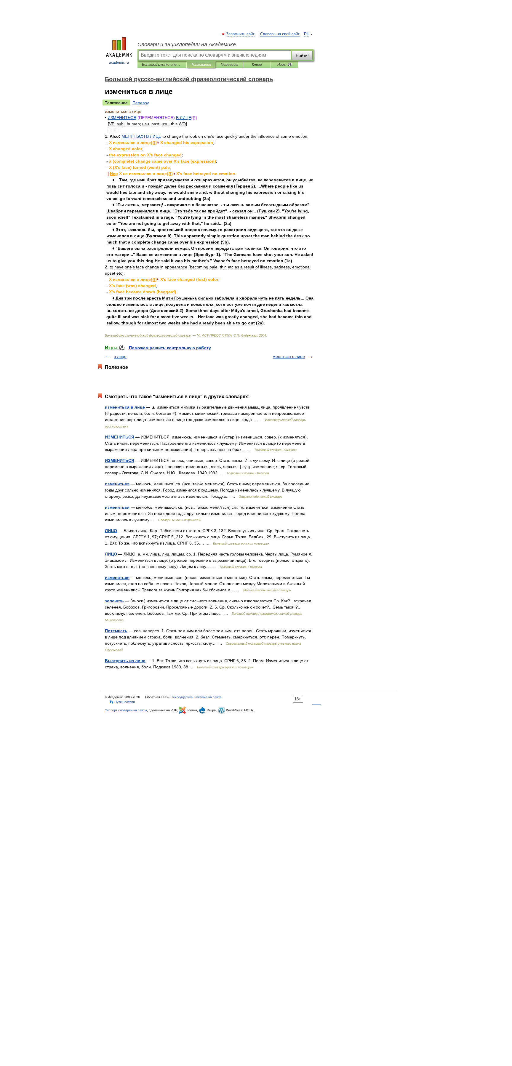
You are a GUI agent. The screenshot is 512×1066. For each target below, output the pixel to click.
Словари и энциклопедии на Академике (186, 44)
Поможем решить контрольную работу (170, 347)
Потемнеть (116, 630)
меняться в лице (289, 356)
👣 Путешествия (122, 702)
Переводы (229, 65)
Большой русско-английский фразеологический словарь (162, 65)
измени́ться (117, 577)
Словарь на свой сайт (280, 34)
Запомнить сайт (241, 34)
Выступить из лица (125, 660)
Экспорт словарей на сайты (126, 710)
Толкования (201, 65)
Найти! (302, 55)
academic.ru (119, 62)
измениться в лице (125, 407)
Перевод (140, 102)
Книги (257, 65)
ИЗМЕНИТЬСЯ (119, 437)
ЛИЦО (111, 530)
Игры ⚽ (284, 65)
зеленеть (114, 600)
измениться (117, 483)
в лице (120, 356)
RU (306, 34)
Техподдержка (182, 697)
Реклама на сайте (207, 697)
